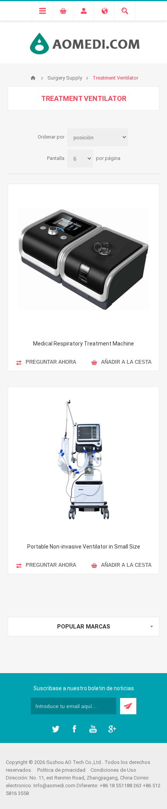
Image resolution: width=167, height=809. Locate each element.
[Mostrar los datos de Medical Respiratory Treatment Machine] (83, 259)
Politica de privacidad (61, 770)
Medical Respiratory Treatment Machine (83, 343)
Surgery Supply (64, 78)
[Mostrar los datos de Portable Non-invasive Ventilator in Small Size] (83, 462)
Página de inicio (33, 78)
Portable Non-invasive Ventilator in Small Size (83, 546)
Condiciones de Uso (113, 770)
